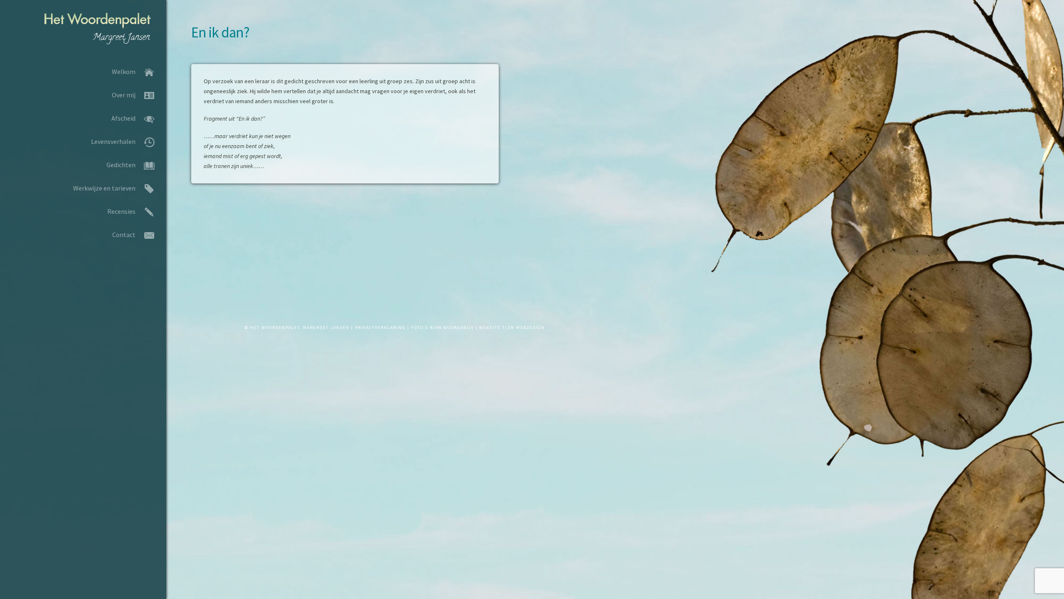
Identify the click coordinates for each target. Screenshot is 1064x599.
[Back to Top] (177, 583)
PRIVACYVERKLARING (380, 327)
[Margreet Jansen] (83, 29)
